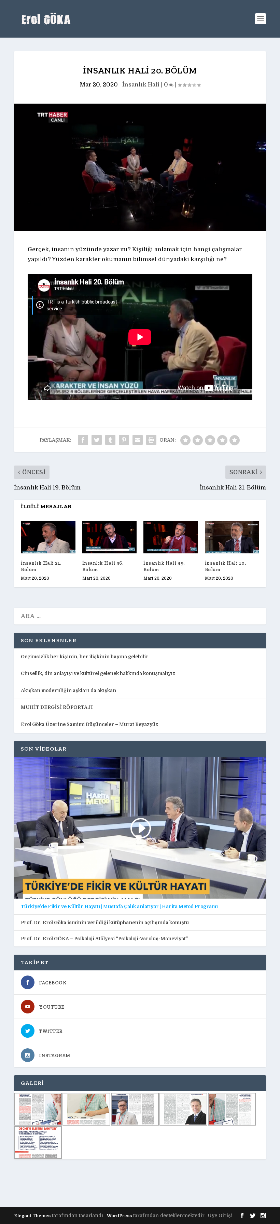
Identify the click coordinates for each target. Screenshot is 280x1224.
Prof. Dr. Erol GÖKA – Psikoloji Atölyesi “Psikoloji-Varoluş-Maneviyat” (104, 938)
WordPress (119, 1215)
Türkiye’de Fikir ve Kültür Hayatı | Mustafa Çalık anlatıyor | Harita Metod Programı (119, 906)
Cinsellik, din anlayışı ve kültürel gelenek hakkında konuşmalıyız (98, 673)
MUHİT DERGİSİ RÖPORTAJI (57, 707)
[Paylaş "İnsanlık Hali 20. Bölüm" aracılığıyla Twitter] (96, 440)
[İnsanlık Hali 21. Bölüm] (48, 537)
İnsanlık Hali (140, 84)
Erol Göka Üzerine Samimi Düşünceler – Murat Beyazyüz (89, 724)
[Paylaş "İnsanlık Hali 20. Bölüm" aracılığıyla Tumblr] (110, 440)
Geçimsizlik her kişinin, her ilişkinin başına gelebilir (85, 656)
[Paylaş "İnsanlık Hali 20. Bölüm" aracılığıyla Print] (151, 440)
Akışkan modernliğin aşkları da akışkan (68, 690)
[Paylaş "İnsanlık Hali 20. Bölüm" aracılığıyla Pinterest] (124, 440)
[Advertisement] (138, 1183)
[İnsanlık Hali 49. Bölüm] (170, 537)
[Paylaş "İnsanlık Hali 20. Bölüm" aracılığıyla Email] (137, 440)
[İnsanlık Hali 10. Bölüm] (232, 537)
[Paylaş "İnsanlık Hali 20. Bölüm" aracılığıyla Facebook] (83, 440)
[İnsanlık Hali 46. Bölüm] (109, 537)
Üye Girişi (220, 1215)
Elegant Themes (32, 1215)
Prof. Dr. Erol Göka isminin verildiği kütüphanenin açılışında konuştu (105, 922)
